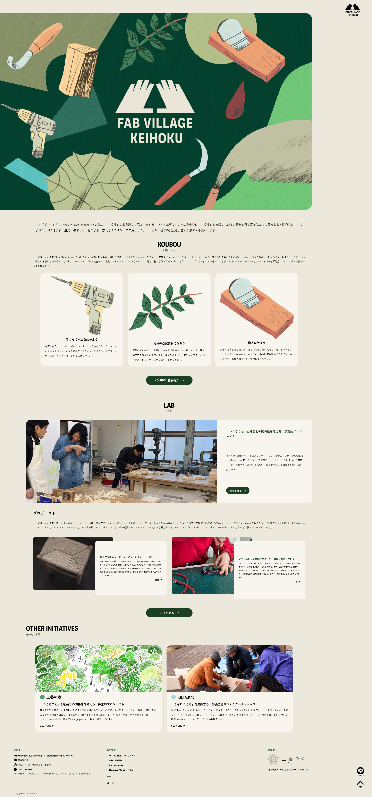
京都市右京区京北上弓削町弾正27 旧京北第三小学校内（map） (44, 755)
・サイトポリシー (115, 765)
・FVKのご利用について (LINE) (121, 755)
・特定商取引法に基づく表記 (120, 770)
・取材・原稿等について (118, 760)
